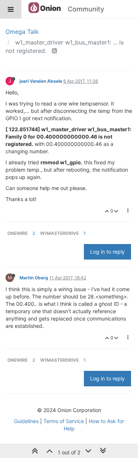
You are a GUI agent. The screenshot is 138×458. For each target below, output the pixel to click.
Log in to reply (107, 251)
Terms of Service (63, 421)
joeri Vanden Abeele (41, 81)
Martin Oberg (34, 277)
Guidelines (26, 421)
